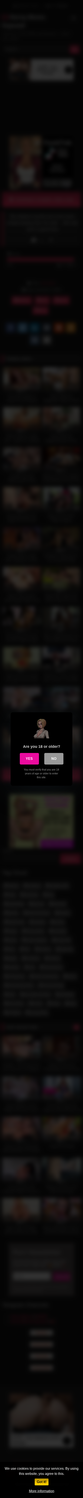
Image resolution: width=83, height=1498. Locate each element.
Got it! (41, 1482)
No (53, 758)
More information (41, 1491)
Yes (29, 758)
